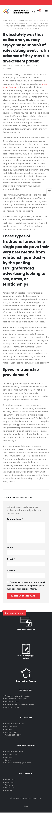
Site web (11, 570)
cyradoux (6, 66)
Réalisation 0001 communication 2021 (26, 798)
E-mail (11, 559)
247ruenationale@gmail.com (18, 763)
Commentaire (15, 519)
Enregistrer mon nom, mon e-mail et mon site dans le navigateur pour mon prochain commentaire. (26, 585)
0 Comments (7, 69)
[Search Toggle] (33, 11)
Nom (10, 547)
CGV (26, 806)
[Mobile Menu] (46, 11)
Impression (10, 779)
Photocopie (10, 788)
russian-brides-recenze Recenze (25, 66)
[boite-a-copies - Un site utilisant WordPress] (16, 11)
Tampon (9, 785)
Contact (8, 790)
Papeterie (9, 782)
